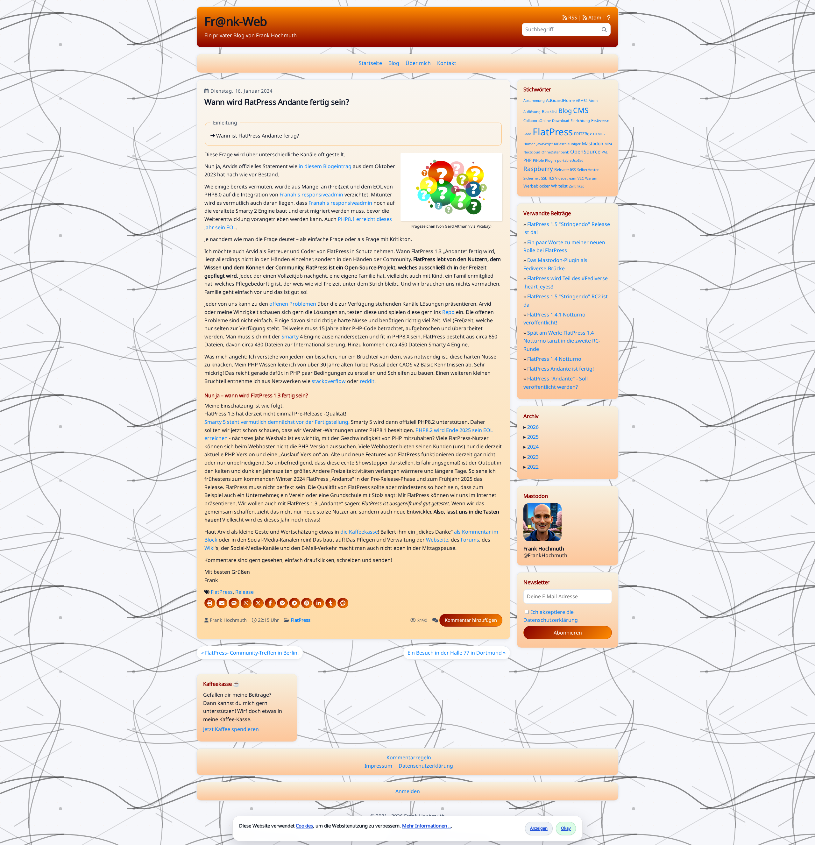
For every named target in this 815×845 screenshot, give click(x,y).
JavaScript (544, 143)
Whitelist (559, 186)
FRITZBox (583, 134)
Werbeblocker (536, 186)
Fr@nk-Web (235, 21)
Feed (527, 133)
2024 (533, 446)
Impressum (378, 765)
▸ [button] (525, 426)
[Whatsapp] (246, 603)
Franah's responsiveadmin (311, 194)
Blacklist (549, 111)
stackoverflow (329, 381)
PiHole (538, 160)
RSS (572, 17)
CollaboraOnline (537, 120)
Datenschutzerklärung (426, 765)
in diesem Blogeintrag (325, 166)
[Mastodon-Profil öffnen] (542, 523)
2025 (533, 436)
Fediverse (600, 120)
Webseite (437, 539)
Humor (529, 143)
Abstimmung (534, 100)
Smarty (290, 336)
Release (244, 591)
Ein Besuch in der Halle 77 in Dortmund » (457, 652)
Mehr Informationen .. (426, 825)
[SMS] (234, 603)
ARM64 (581, 100)
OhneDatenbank (555, 152)
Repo (448, 312)
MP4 (608, 143)
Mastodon (592, 143)
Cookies (304, 825)
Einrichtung (580, 120)
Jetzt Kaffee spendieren (231, 729)
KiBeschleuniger (567, 143)
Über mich (418, 63)
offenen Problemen (292, 303)
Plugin (550, 160)
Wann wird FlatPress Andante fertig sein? (276, 101)
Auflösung (532, 111)
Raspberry (538, 169)
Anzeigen (539, 828)
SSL (544, 178)
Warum (591, 178)
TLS (551, 178)
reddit (367, 381)
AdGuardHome (560, 100)
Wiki (209, 547)
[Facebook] (270, 603)
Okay (566, 828)
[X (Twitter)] (258, 603)
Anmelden (407, 791)
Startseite (370, 63)
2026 (533, 426)
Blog (393, 63)
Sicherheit (531, 178)
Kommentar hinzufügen (471, 620)
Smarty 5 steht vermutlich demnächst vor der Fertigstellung (276, 421)
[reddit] (342, 603)
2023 (533, 456)
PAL (605, 152)
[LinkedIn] (318, 603)
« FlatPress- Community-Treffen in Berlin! (250, 652)
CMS (581, 110)
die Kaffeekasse (359, 531)
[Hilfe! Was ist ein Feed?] (609, 17)
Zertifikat (576, 186)
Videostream (565, 178)
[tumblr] (330, 603)
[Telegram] (294, 603)
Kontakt (446, 63)
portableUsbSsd (570, 160)
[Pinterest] (306, 603)
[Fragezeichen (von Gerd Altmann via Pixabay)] (451, 219)
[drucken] (209, 603)
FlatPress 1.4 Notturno (554, 358)
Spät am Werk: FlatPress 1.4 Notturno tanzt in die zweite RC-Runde (561, 340)
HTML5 (599, 133)
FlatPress (222, 591)
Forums (470, 539)
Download (560, 120)
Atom (594, 17)
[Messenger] (282, 603)
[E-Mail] (221, 603)
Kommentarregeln (408, 757)
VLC (581, 178)
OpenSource (585, 151)
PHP (527, 160)
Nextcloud (531, 152)
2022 (533, 466)
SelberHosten (588, 169)
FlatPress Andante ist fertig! (560, 368)
